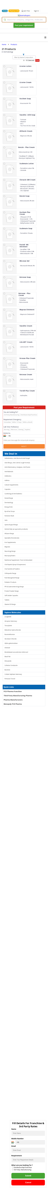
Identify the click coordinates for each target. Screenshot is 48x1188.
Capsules (7, 489)
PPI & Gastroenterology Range (14, 587)
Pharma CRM (14, 11)
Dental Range (9, 498)
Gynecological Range (11, 525)
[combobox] (24, 19)
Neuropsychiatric (10, 556)
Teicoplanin (8, 626)
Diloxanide (8, 661)
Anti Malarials (9, 471)
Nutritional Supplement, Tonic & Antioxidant (18, 560)
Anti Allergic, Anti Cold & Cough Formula (17, 463)
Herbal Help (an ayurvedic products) (16, 529)
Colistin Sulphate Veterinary (13, 674)
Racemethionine (10, 634)
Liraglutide (8, 617)
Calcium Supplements (11, 485)
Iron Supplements (10, 542)
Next (24, 446)
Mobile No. (7, 433)
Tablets (7, 600)
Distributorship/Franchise (23, 1167)
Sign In (36, 11)
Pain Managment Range (12, 578)
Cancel (28, 1182)
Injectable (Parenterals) (12, 538)
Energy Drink (9, 507)
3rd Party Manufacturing (22, 1170)
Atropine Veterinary (11, 621)
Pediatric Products (10, 582)
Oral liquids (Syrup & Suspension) (15, 564)
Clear (37, 60)
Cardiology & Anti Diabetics (13, 494)
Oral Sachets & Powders (12, 569)
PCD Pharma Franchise (13, 691)
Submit (28, 1176)
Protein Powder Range (12, 591)
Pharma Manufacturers (13, 700)
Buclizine (7, 670)
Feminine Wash (9, 516)
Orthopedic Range (10, 573)
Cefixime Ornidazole (11, 665)
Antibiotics (8, 476)
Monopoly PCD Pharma (13, 704)
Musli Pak (7, 657)
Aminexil (7, 648)
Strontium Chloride (11, 639)
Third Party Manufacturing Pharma (18, 696)
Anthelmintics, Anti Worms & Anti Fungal (17, 458)
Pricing (5, 11)
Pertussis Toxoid (10, 679)
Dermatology (9, 502)
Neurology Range (10, 551)
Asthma (7, 480)
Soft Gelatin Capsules (11, 595)
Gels (6, 520)
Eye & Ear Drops (10, 511)
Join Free (26, 11)
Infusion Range (9, 533)
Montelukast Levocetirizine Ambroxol (16, 652)
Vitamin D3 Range (10, 604)
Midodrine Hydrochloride (13, 630)
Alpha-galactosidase (11, 643)
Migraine (7, 547)
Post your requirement (24, 25)
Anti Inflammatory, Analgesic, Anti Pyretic (17, 467)
